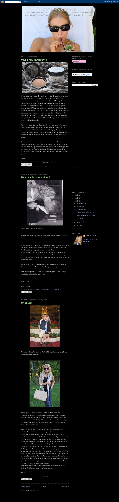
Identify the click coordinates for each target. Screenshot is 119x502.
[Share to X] (26, 164)
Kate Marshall (60, 9)
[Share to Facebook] (29, 164)
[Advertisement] (81, 126)
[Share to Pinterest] (31, 164)
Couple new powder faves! (34, 60)
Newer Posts (25, 487)
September (80, 210)
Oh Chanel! (26, 303)
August (79, 222)
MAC (42, 167)
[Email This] (22, 164)
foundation (36, 167)
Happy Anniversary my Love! (35, 177)
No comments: (56, 289)
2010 (76, 198)
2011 (76, 195)
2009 (76, 201)
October (79, 207)
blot (29, 167)
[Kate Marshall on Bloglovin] (79, 63)
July (78, 225)
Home (45, 487)
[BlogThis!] (24, 164)
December (80, 204)
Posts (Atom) (35, 491)
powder (48, 167)
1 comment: (54, 162)
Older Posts (65, 487)
